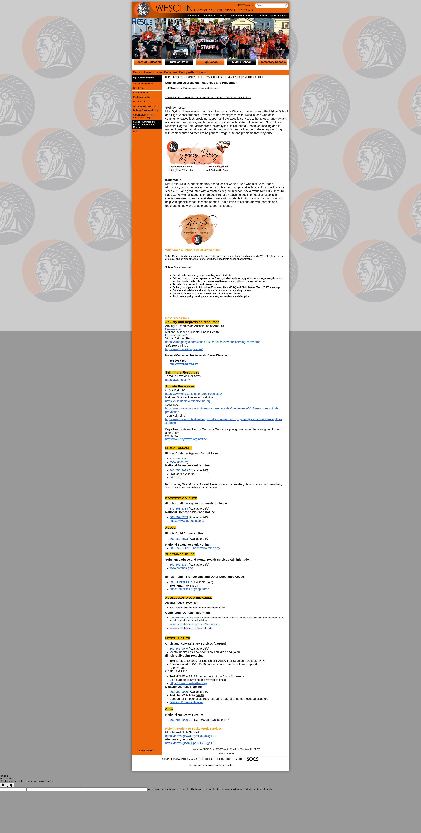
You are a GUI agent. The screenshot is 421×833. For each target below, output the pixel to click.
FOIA (137, 131)
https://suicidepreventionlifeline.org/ (188, 401)
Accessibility (207, 759)
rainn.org (175, 477)
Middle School (241, 62)
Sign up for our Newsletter (143, 78)
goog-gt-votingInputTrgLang (187, 789)
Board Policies (140, 101)
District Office (179, 62)
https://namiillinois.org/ (176, 335)
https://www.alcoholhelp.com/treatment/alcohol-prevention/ (197, 607)
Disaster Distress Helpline (186, 702)
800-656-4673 (179, 470)
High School (210, 62)
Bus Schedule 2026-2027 (243, 15)
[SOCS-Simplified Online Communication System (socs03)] (252, 759)
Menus (223, 15)
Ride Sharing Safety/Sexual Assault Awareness (194, 484)
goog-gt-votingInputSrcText (212, 789)
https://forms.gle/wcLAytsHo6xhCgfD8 (190, 736)
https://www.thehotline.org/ (187, 520)
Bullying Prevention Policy (145, 110)
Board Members (140, 92)
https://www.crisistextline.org (188, 683)
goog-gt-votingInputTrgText (238, 789)
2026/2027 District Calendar (273, 15)
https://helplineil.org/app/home (189, 589)
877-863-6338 (179, 508)
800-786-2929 (179, 719)
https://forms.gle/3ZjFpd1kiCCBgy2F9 (190, 743)
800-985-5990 (179, 691)
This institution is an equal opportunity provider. (210, 765)
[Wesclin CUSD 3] (163, 7)
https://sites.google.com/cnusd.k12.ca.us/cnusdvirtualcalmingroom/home (212, 342)
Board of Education (148, 62)
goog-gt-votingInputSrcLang (161, 789)
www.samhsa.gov (181, 568)
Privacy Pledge (224, 759)
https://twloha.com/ (177, 379)
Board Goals (139, 88)
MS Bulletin (210, 15)
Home (168, 77)
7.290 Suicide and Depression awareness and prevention (192, 88)
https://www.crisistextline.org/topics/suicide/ (193, 393)
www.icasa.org (179, 462)
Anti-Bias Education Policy (146, 106)
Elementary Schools (273, 62)
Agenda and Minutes (143, 83)
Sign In (165, 759)
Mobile (239, 759)
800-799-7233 (179, 517)
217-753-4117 (179, 458)
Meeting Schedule (141, 97)
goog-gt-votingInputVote (262, 789)
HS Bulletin (193, 15)
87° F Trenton (244, 5)
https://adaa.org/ (173, 329)
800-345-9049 (179, 648)
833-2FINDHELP (181, 582)
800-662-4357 (179, 564)
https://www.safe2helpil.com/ (184, 349)
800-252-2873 (179, 538)
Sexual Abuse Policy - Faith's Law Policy (143, 116)
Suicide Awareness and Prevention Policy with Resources (144, 124)
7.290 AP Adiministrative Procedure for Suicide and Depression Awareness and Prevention (208, 97)
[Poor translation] (9, 785)
